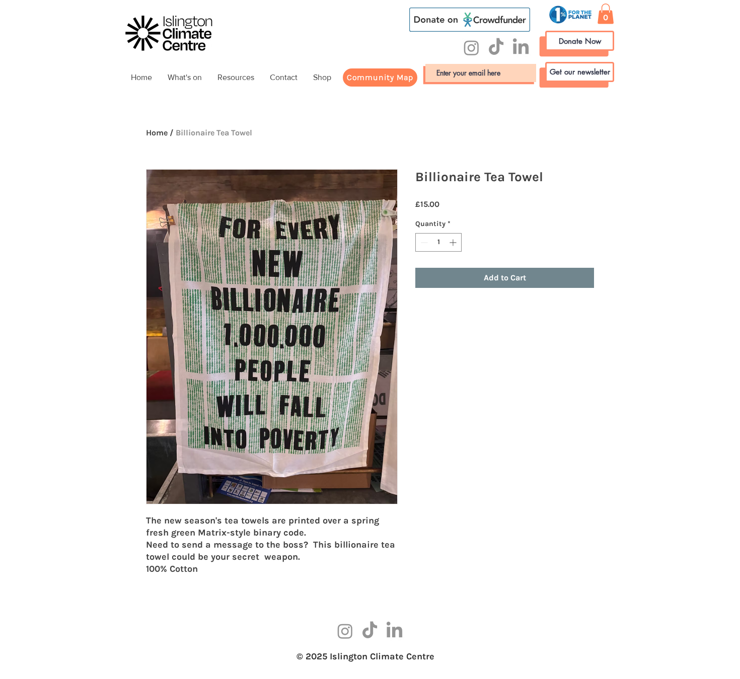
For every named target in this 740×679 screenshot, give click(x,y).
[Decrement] (423, 242)
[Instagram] (471, 47)
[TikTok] (496, 47)
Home (157, 132)
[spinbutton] (438, 242)
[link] (605, 14)
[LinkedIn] (521, 47)
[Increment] (454, 242)
